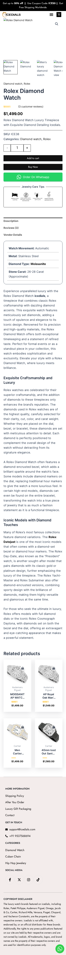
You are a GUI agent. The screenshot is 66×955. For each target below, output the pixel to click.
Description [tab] (11, 221)
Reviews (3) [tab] (11, 227)
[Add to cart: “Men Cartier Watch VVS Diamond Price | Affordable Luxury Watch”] (22, 727)
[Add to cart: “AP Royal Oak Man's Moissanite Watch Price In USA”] (53, 668)
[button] (51, 15)
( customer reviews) (30, 106)
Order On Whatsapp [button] (36, 177)
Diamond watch (13, 83)
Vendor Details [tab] (13, 234)
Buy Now (33, 167)
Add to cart (33, 158)
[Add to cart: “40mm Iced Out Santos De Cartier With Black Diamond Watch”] (53, 727)
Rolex (27, 83)
